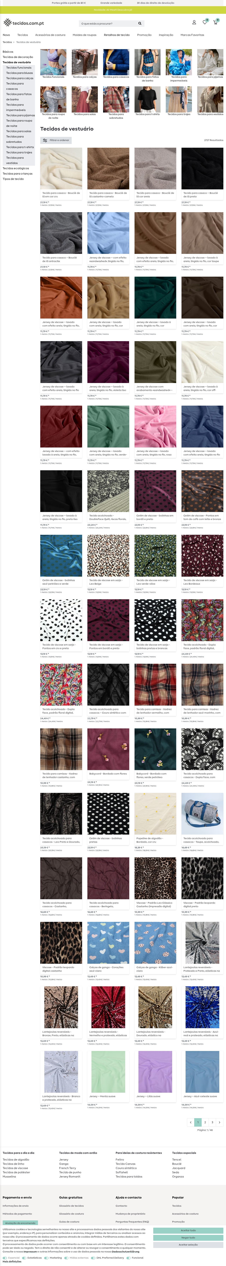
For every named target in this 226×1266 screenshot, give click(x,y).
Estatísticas (35, 1258)
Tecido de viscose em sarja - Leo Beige (106, 582)
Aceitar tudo (188, 1230)
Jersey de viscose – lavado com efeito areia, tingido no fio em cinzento (60, 388)
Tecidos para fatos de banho (19, 97)
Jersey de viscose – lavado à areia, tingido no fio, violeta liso (107, 388)
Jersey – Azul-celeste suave (200, 1096)
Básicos (8, 51)
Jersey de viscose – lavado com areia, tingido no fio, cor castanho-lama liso (106, 324)
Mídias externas (79, 1258)
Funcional (137, 1258)
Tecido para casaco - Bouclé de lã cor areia (155, 195)
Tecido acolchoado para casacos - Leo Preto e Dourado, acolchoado (61, 840)
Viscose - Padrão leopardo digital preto (199, 905)
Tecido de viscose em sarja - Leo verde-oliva (153, 582)
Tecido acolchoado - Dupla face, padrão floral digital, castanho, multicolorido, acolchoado (199, 647)
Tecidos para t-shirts (20, 147)
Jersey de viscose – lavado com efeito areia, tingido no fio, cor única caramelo (155, 260)
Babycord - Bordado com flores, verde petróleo (151, 776)
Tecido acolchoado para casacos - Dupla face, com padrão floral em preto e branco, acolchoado (199, 776)
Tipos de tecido (13, 179)
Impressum (30, 1251)
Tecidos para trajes (19, 152)
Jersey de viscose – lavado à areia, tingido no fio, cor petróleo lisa (153, 324)
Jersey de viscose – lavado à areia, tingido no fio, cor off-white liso (200, 388)
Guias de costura (69, 1222)
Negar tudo (188, 1237)
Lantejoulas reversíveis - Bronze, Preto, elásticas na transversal (58, 1034)
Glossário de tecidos (71, 1206)
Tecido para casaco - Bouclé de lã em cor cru (61, 195)
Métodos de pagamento (17, 1214)
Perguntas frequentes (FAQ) (132, 1222)
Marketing (56, 1258)
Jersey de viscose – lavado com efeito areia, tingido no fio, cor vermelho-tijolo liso (60, 324)
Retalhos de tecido (117, 35)
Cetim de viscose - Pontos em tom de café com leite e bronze (202, 517)
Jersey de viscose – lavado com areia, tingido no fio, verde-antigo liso (108, 453)
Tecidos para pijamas (20, 115)
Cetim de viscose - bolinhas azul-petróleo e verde (58, 582)
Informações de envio (16, 1206)
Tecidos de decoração (18, 57)
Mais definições (12, 1261)
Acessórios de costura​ (50, 35)
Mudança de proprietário (130, 1214)
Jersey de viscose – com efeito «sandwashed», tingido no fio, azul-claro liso (107, 260)
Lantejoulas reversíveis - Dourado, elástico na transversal (150, 1034)
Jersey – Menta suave (102, 1096)
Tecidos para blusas (19, 73)
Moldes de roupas (84, 35)
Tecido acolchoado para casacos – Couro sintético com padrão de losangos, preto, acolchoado (107, 711)
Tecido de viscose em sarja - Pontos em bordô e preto (106, 647)
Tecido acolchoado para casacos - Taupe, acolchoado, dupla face (201, 840)
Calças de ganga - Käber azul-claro (154, 969)
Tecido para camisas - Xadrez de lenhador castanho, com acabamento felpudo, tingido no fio (60, 776)
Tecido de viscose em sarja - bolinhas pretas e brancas (153, 647)
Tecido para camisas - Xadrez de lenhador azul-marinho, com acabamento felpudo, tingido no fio (202, 711)
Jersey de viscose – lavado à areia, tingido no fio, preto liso (60, 517)
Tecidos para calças (19, 78)
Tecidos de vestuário (17, 62)
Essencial (14, 1258)
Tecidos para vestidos (15, 160)
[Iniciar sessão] (194, 22)
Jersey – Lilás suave (148, 1096)
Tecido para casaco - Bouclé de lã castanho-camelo (108, 195)
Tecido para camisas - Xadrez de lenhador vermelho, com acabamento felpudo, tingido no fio (154, 711)
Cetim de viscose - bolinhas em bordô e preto (154, 517)
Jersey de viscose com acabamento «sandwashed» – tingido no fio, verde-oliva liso (154, 388)
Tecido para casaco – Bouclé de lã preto (200, 195)
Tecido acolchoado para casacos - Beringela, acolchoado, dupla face (103, 905)
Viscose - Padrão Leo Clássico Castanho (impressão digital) (154, 905)
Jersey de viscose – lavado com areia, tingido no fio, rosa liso (153, 453)
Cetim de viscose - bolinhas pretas (105, 840)
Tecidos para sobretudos (15, 139)
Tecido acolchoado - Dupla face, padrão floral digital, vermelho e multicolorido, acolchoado (58, 711)
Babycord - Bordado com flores (108, 774)
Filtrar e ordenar (59, 140)
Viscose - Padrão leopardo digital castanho (58, 969)
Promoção (144, 35)
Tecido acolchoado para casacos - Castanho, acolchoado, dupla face (57, 905)
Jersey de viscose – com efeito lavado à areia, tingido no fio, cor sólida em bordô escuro (60, 453)
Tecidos (22, 35)
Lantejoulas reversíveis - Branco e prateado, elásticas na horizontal (61, 1098)
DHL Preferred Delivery (110, 1258)
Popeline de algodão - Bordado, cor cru (149, 840)
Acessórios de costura (185, 1214)
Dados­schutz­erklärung (125, 1251)
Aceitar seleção (188, 1245)
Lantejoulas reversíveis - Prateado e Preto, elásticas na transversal (201, 969)
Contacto (121, 1206)
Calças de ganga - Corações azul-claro (106, 969)
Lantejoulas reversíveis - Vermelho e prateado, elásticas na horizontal (108, 1034)
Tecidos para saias (18, 131)
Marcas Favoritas (192, 35)
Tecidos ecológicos (16, 168)
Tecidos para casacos (15, 86)
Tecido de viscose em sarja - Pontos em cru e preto (59, 647)
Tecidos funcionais (18, 67)
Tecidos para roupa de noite (19, 123)
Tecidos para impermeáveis (16, 107)
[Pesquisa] (139, 23)
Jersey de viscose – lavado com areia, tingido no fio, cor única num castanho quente (200, 324)
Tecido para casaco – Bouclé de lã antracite (59, 260)
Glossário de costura (71, 1214)
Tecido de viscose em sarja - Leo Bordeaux (200, 582)
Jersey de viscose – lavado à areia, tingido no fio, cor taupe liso (201, 260)
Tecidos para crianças (17, 173)
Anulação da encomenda (20, 1223)
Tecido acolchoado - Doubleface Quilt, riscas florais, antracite (107, 517)
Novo (6, 35)
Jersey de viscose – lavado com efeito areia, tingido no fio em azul (201, 453)
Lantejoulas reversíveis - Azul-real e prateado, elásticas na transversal (201, 1034)
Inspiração (166, 35)
